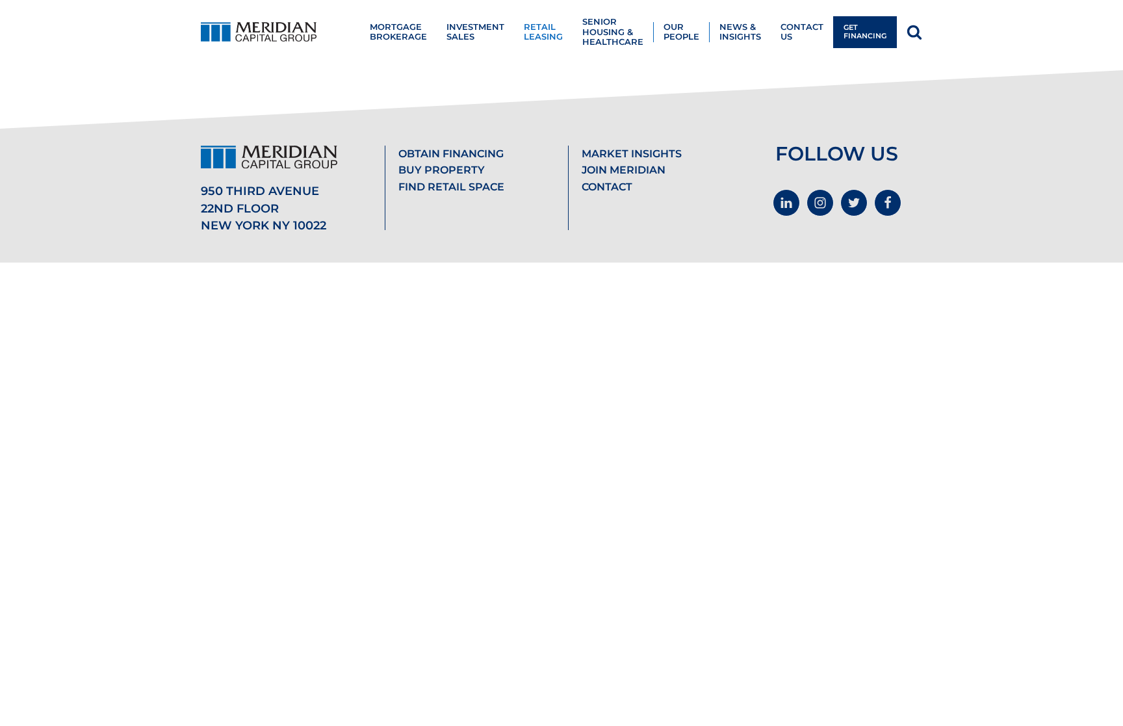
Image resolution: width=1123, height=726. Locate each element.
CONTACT (607, 187)
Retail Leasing (543, 32)
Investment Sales (475, 32)
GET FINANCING (865, 31)
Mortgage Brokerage (398, 32)
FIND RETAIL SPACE (451, 187)
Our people (681, 32)
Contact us (802, 32)
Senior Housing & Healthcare (612, 32)
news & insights (740, 32)
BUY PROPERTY (441, 170)
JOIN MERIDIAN (623, 170)
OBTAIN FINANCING (451, 154)
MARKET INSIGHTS (632, 154)
